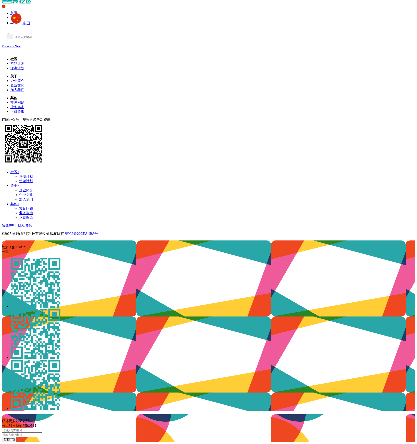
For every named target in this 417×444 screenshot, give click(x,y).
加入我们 (17, 90)
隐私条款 (25, 225)
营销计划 (17, 63)
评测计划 (17, 68)
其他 (14, 204)
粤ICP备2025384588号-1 (83, 233)
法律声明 (9, 225)
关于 (14, 185)
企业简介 (17, 81)
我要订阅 (9, 439)
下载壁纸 (17, 111)
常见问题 (17, 102)
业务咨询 (17, 107)
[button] (8, 46)
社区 (14, 172)
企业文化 (17, 85)
